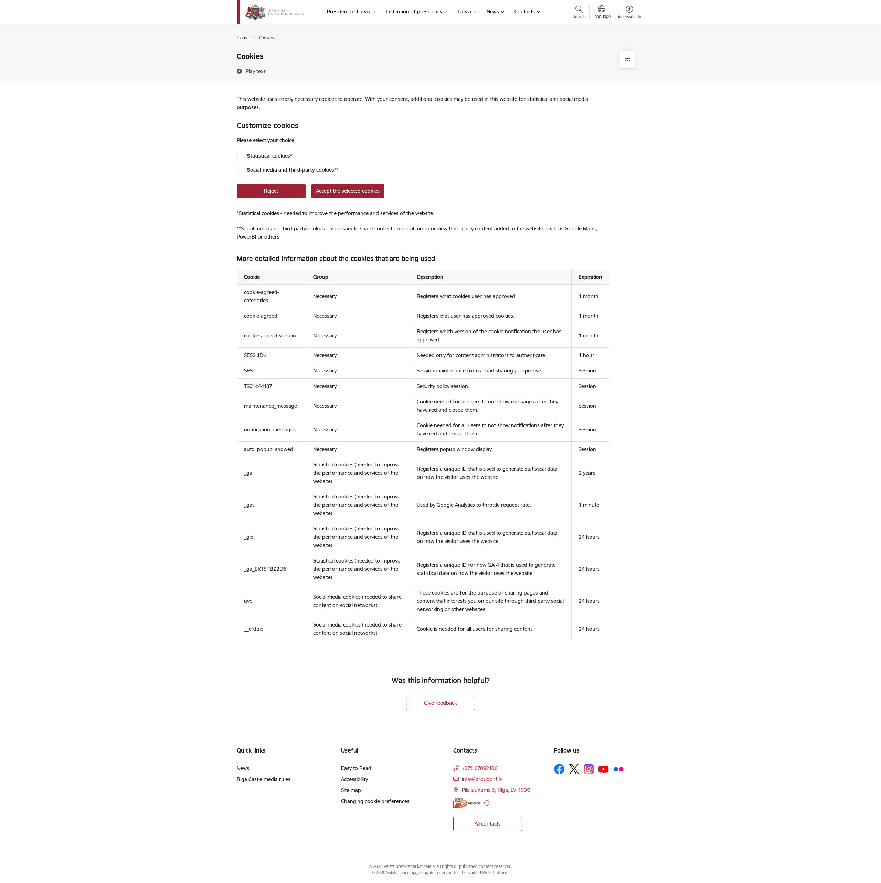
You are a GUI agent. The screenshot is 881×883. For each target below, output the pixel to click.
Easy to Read (356, 768)
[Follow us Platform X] (574, 769)
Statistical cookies (269, 156)
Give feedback (440, 703)
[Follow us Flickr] (618, 769)
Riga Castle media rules (263, 779)
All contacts (488, 823)
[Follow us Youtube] (603, 769)
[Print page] (627, 59)
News (243, 768)
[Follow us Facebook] (559, 769)
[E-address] (467, 803)
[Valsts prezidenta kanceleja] (274, 12)
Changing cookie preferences (375, 801)
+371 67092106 (480, 768)
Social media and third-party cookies (292, 170)
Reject (271, 191)
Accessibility (354, 779)
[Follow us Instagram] (589, 769)
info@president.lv (482, 779)
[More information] (486, 803)
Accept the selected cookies (348, 191)
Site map (351, 790)
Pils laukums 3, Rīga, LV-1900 (496, 790)
